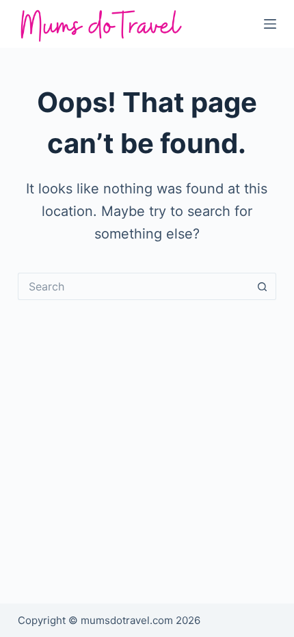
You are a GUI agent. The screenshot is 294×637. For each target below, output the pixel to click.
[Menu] (270, 24)
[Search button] (262, 286)
